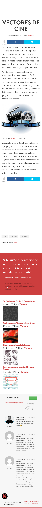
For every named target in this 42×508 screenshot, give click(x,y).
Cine (4, 236)
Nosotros (27, 501)
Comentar (33, 398)
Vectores (24, 236)
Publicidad (35, 501)
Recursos (14, 236)
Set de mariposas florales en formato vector (19, 301)
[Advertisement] (21, 207)
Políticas (35, 503)
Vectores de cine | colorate (14, 403)
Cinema (14, 138)
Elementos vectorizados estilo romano (16, 345)
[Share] (15, 42)
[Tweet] (32, 42)
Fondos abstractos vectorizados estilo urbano (19, 323)
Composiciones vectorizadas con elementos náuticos (18, 368)
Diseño (16, 243)
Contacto (27, 503)
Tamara (30, 35)
